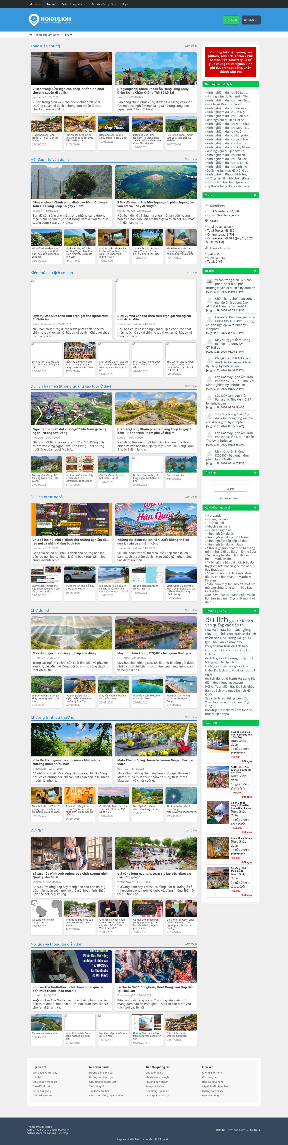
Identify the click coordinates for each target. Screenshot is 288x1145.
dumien (249, 288)
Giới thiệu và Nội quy (44, 1072)
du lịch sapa (220, 714)
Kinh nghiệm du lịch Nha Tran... (228, 143)
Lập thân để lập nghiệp (215, 1086)
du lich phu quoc (223, 690)
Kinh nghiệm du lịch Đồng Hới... (228, 135)
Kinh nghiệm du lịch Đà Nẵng (227, 537)
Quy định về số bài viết (102, 1081)
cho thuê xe (235, 670)
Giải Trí (37, 830)
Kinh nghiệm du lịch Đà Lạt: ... (227, 92)
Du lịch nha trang (232, 650)
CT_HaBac (213, 347)
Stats (208, 195)
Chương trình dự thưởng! (53, 717)
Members (217, 205)
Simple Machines (59, 1130)
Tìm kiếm (211, 472)
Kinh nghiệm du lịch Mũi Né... (227, 155)
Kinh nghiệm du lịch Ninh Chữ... (228, 124)
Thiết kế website (42, 1095)
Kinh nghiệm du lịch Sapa (225, 544)
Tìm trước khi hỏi (99, 1091)
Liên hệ (36, 1077)
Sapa (208, 698)
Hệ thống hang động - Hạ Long (227, 186)
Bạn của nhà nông (213, 1081)
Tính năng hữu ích (99, 1086)
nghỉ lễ (219, 662)
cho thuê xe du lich (241, 633)
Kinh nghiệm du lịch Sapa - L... (227, 128)
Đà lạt (241, 638)
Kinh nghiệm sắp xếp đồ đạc (227, 541)
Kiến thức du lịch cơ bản (52, 272)
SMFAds (32, 1133)
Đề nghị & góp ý (41, 1091)
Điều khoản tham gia (44, 1081)
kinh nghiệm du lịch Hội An (225, 120)
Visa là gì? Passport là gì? (224, 104)
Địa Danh (232, 662)
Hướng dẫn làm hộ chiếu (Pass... (229, 178)
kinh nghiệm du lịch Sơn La (225, 151)
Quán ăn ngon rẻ (219, 530)
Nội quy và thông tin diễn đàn (56, 944)
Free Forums (48, 1133)
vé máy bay (233, 642)
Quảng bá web (217, 519)
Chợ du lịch (40, 610)
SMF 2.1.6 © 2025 (37, 1130)
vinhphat (212, 329)
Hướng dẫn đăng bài (101, 1072)
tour (208, 714)
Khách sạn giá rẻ (218, 526)
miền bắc (212, 637)
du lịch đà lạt (214, 678)
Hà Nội (210, 666)
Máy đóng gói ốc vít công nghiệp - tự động (232, 342)
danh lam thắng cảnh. (228, 698)
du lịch (216, 619)
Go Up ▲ (255, 1129)
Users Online (220, 248)
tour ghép (242, 629)
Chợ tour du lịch (155, 1072)
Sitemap (63, 1133)
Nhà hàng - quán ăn (157, 1091)
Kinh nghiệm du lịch (221, 534)
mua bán (226, 629)
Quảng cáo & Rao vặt (158, 1095)
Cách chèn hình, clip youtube (106, 1095)
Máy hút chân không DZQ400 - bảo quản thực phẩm (228, 455)
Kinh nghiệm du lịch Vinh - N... (227, 167)
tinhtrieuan (231, 366)
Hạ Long (244, 678)
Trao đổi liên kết (41, 1086)
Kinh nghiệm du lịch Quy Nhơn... (229, 147)
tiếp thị (238, 625)
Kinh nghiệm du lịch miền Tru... (228, 100)
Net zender (215, 516)
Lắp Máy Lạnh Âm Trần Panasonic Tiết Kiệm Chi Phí (234, 397)
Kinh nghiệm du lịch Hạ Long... (228, 163)
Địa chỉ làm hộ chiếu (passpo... (228, 182)
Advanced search (231, 498)
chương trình (215, 633)
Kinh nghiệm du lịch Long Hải (227, 139)
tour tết (218, 702)
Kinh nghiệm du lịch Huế (223, 131)
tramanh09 (238, 306)
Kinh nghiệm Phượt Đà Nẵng (226, 174)
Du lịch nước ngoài (47, 497)
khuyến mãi (214, 646)
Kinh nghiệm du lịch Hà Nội (225, 112)
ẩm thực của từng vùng (227, 704)
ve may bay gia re (229, 666)
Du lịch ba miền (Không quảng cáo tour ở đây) (71, 386)
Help (219, 1129)
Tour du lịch (215, 523)
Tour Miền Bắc (225, 686)
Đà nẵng (231, 658)
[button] (73, 4)
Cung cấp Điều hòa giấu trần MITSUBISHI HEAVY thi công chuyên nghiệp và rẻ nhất (230, 321)
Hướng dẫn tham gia (101, 1077)
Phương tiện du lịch (157, 1081)
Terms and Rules (236, 1129)
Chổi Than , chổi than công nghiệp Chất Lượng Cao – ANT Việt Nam (229, 302)
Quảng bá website (213, 1091)
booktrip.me (213, 710)
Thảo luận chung (45, 46)
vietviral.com (232, 710)
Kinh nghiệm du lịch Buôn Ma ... (229, 116)
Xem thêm (191, 45)
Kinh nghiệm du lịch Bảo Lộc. (227, 159)
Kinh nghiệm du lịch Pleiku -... (227, 108)
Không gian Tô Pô (212, 1072)
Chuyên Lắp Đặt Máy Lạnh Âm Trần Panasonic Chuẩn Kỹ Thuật (229, 362)
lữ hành (231, 678)
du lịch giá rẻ (214, 658)
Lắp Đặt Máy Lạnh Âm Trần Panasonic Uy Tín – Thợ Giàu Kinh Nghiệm (230, 381)
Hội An (209, 686)
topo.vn (247, 710)
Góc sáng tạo (210, 1077)
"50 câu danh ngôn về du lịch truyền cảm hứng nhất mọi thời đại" (230, 598)
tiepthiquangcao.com (228, 682)
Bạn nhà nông (210, 1095)
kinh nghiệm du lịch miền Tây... (228, 96)
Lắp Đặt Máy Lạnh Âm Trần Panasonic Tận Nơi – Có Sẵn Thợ (230, 437)
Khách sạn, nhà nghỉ (157, 1077)
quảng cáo (222, 625)
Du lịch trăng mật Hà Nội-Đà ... (228, 170)
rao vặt (211, 629)
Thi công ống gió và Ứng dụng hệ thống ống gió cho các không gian (229, 418)
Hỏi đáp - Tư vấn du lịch (51, 159)
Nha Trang (228, 638)
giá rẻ (235, 620)
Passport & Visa (155, 1086)
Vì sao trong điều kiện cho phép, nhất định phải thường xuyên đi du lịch (229, 284)
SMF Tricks (45, 1126)
